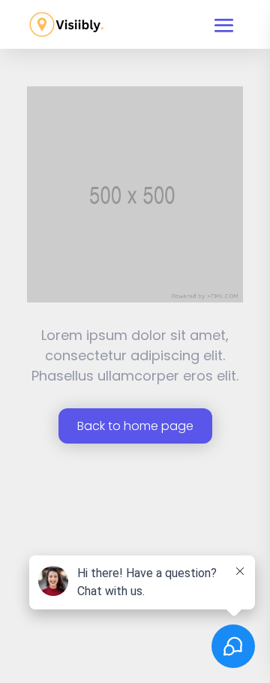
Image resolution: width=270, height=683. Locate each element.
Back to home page (135, 426)
